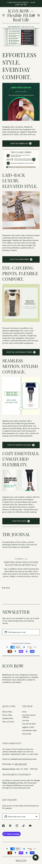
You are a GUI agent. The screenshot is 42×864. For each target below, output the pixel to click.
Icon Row (25, 720)
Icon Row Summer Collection (29, 716)
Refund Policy (7, 712)
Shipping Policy (7, 718)
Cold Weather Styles (29, 730)
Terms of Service (8, 722)
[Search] (34, 15)
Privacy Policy (7, 715)
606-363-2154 (21, 764)
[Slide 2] (4, 587)
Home (24, 712)
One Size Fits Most (29, 724)
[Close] (37, 825)
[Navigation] (3, 15)
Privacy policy (8, 861)
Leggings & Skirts (28, 727)
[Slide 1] (2, 587)
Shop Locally (26, 734)
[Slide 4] (9, 587)
